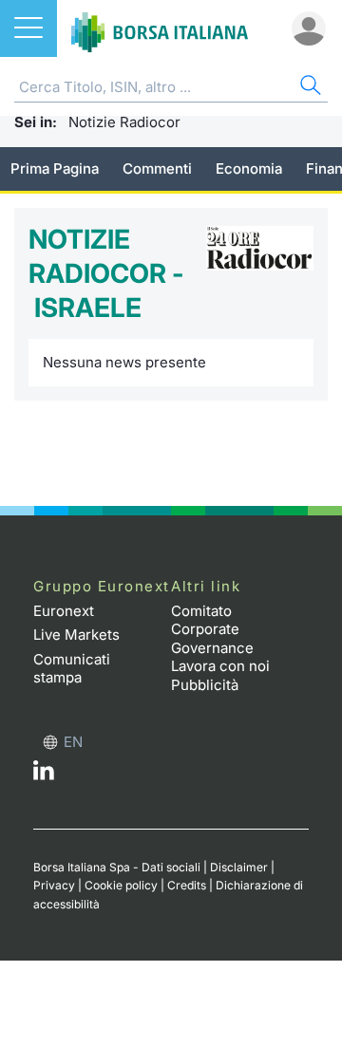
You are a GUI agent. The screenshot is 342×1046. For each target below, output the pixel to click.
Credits (186, 885)
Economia (249, 168)
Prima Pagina (54, 168)
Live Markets (76, 635)
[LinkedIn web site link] (43, 775)
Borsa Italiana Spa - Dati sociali (116, 867)
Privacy (54, 885)
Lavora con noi (220, 666)
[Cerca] (309, 88)
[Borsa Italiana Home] (159, 28)
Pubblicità (204, 685)
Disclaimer (239, 867)
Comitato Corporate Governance (212, 629)
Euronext (63, 611)
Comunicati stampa (71, 668)
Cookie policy (121, 885)
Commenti (157, 168)
